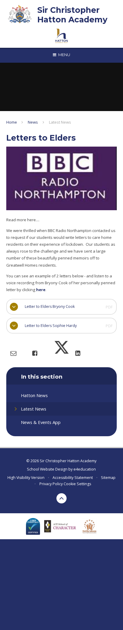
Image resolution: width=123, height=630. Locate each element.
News (33, 122)
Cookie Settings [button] (77, 483)
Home (11, 122)
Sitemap (108, 477)
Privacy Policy (51, 483)
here (40, 289)
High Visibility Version (25, 477)
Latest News (60, 122)
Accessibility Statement (73, 477)
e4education (84, 469)
